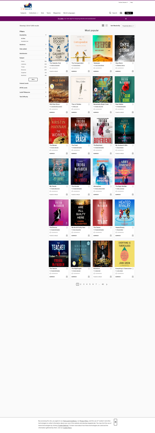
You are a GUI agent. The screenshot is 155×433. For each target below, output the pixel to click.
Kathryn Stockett (55, 65)
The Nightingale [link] (76, 268)
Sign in (128, 13)
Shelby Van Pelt (99, 106)
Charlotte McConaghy (56, 106)
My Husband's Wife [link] (121, 145)
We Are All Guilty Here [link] (78, 227)
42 (103, 284)
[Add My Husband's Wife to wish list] (133, 153)
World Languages (69, 13)
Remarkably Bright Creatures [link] (102, 104)
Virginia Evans (76, 65)
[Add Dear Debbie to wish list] (133, 112)
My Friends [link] (53, 186)
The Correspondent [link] (77, 63)
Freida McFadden (121, 106)
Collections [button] (33, 13)
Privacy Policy (84, 421)
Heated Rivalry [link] (120, 227)
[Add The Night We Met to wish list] (133, 195)
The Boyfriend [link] (98, 145)
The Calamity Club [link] (55, 63)
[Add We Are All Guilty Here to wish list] (89, 236)
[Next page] (107, 284)
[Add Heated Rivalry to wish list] (133, 236)
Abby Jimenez (120, 188)
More (33, 79)
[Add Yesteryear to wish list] (111, 71)
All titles (23, 38)
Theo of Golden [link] (76, 104)
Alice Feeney (120, 147)
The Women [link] (53, 145)
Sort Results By (115, 26)
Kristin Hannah (54, 147)
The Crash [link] (75, 145)
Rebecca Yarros (121, 65)
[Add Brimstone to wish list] (111, 277)
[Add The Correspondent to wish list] (89, 71)
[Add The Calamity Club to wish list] (67, 71)
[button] (123, 2)
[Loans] (121, 13)
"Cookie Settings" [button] (63, 425)
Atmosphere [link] (97, 186)
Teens (49, 13)
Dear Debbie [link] (119, 104)
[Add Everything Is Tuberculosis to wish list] (133, 277)
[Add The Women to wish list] (67, 153)
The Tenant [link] (97, 227)
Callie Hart (97, 271)
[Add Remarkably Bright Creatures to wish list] (111, 112)
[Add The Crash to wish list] (89, 153)
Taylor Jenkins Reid (100, 188)
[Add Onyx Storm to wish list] (133, 71)
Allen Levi (75, 106)
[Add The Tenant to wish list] (111, 236)
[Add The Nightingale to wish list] (89, 277)
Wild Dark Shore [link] (55, 104)
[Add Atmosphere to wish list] (111, 195)
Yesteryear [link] (97, 63)
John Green (120, 271)
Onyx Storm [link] (119, 63)
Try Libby (61, 19)
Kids (42, 13)
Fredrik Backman (55, 188)
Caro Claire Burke (99, 65)
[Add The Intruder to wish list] (89, 195)
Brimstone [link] (97, 268)
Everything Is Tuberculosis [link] (124, 268)
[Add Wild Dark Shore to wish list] (67, 112)
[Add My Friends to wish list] (67, 195)
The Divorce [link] (53, 227)
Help (131, 2)
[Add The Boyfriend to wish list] (111, 153)
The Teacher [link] (53, 268)
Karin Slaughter (77, 230)
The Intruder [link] (75, 186)
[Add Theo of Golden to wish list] (89, 112)
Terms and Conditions (70, 421)
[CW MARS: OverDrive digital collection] (26, 6)
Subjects (23, 13)
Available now (24, 41)
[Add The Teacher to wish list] (67, 277)
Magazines (57, 13)
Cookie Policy (67, 428)
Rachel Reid (120, 230)
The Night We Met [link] (121, 186)
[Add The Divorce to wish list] (67, 236)
